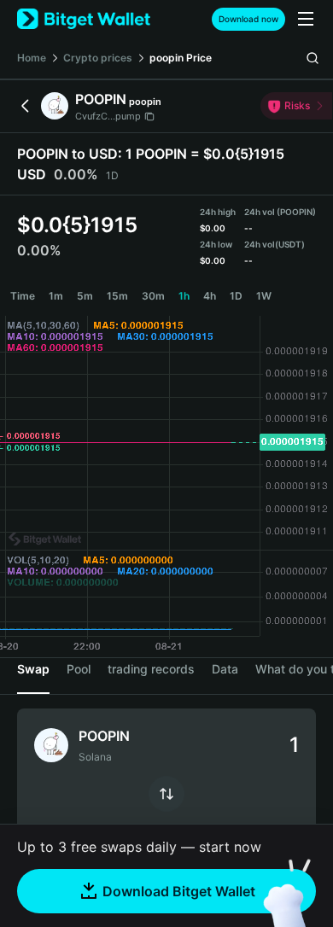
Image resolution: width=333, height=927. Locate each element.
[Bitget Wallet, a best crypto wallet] (83, 19)
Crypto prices (97, 57)
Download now (248, 19)
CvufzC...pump (108, 116)
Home (31, 57)
